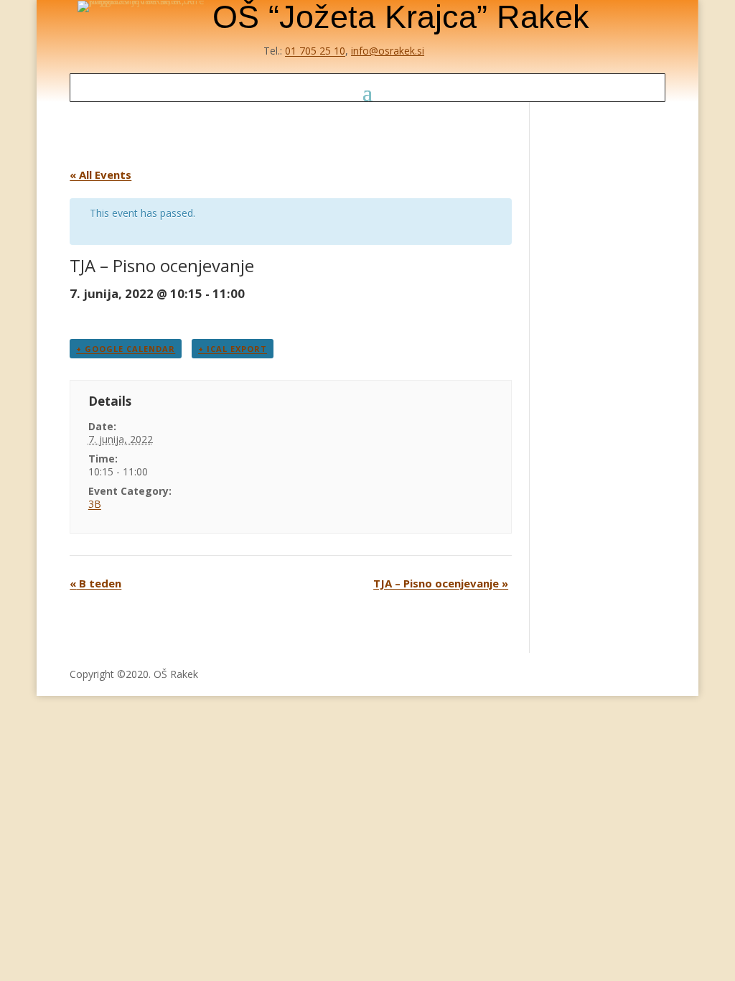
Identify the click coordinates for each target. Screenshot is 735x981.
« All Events (100, 174)
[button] (367, 92)
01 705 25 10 (315, 50)
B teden (95, 583)
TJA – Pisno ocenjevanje (440, 583)
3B (94, 504)
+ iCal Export (232, 348)
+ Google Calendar (125, 348)
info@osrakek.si (387, 50)
